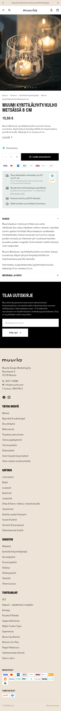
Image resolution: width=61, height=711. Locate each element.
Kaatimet (6, 493)
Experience (8, 631)
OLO (4, 599)
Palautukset (8, 450)
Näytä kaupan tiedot (17, 193)
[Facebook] (4, 397)
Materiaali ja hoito (12, 275)
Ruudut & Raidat (10, 615)
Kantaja (6, 610)
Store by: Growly (52, 705)
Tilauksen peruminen (13, 434)
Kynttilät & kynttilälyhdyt (29, 95)
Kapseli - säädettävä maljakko (17, 604)
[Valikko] (3, 10)
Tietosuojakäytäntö (12, 439)
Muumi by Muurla (11, 637)
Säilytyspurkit (9, 573)
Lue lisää (6, 137)
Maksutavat (8, 429)
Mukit (5, 482)
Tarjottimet (7, 509)
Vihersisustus (9, 583)
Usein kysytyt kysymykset (15, 455)
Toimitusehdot (9, 445)
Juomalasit (8, 477)
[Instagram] (9, 397)
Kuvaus (5, 218)
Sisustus (13, 95)
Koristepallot (8, 557)
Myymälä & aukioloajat (13, 418)
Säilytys (6, 567)
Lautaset (6, 487)
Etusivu (5, 95)
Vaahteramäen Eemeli (13, 653)
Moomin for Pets (10, 642)
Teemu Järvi (8, 658)
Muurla (11, 705)
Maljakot (6, 546)
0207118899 (11, 381)
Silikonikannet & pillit (12, 530)
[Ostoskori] (57, 10)
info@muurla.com (14, 384)
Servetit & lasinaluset (13, 525)
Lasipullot (7, 498)
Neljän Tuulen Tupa (11, 626)
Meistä (5, 413)
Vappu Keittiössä (10, 620)
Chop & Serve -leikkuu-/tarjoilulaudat (21, 503)
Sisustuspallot (9, 562)
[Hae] (9, 10)
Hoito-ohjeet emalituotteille (16, 461)
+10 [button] (50, 165)
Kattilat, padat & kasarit (14, 514)
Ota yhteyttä (8, 424)
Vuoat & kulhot (9, 519)
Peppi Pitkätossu (10, 647)
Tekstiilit (6, 578)
